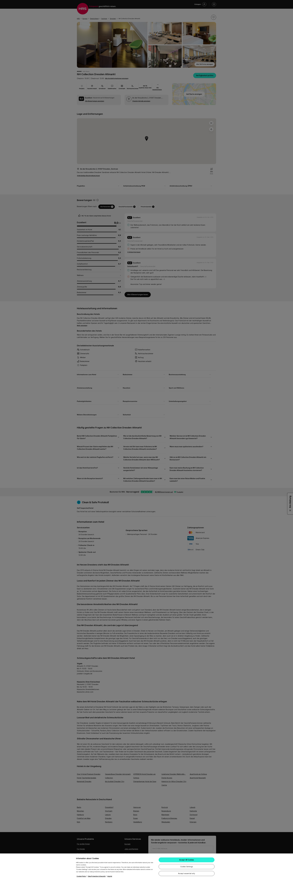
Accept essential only (186, 873)
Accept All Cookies (186, 860)
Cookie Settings (186, 867)
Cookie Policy (81, 876)
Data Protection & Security (97, 876)
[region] (146, 866)
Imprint (109, 876)
